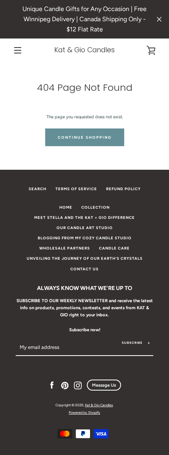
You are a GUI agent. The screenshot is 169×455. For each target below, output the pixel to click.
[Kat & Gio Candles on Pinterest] (65, 385)
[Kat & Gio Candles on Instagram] (78, 385)
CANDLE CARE (114, 248)
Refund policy (123, 189)
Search (37, 189)
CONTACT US (84, 269)
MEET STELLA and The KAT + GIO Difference (84, 217)
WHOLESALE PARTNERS (64, 248)
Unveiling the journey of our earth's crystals (85, 258)
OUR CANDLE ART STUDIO (85, 228)
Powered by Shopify (84, 412)
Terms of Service (76, 189)
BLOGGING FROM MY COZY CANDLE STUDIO (85, 238)
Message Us (104, 385)
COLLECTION (95, 207)
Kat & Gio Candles (84, 50)
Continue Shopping (85, 137)
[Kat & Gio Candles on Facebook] (52, 385)
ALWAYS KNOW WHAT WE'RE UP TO (84, 288)
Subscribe (132, 343)
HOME (65, 207)
